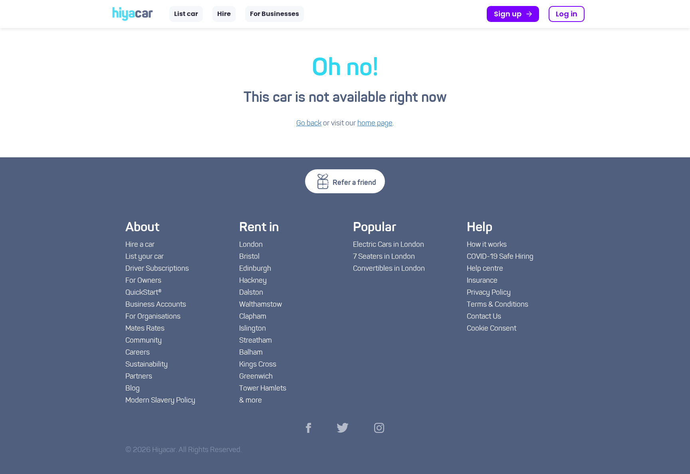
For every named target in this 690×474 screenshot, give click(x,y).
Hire (224, 14)
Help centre (485, 269)
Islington (252, 329)
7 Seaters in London (384, 257)
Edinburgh (255, 269)
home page (375, 123)
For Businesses (274, 14)
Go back (308, 123)
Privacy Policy (489, 293)
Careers (137, 353)
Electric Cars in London (388, 245)
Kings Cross (257, 365)
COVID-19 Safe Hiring (500, 257)
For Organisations (152, 317)
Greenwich (256, 377)
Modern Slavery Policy (160, 401)
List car (186, 14)
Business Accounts (155, 305)
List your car (144, 257)
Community (143, 341)
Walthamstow (260, 305)
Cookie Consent (491, 329)
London (251, 245)
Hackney (253, 281)
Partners (138, 377)
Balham (251, 353)
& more (250, 401)
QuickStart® (143, 293)
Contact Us (484, 317)
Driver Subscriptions (157, 269)
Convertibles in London (389, 269)
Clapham (252, 317)
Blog (132, 389)
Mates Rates (145, 329)
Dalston (251, 293)
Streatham (255, 341)
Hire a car (140, 245)
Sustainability (146, 365)
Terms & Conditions (497, 305)
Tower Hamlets (262, 389)
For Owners (143, 281)
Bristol (249, 257)
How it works (487, 245)
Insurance (482, 281)
